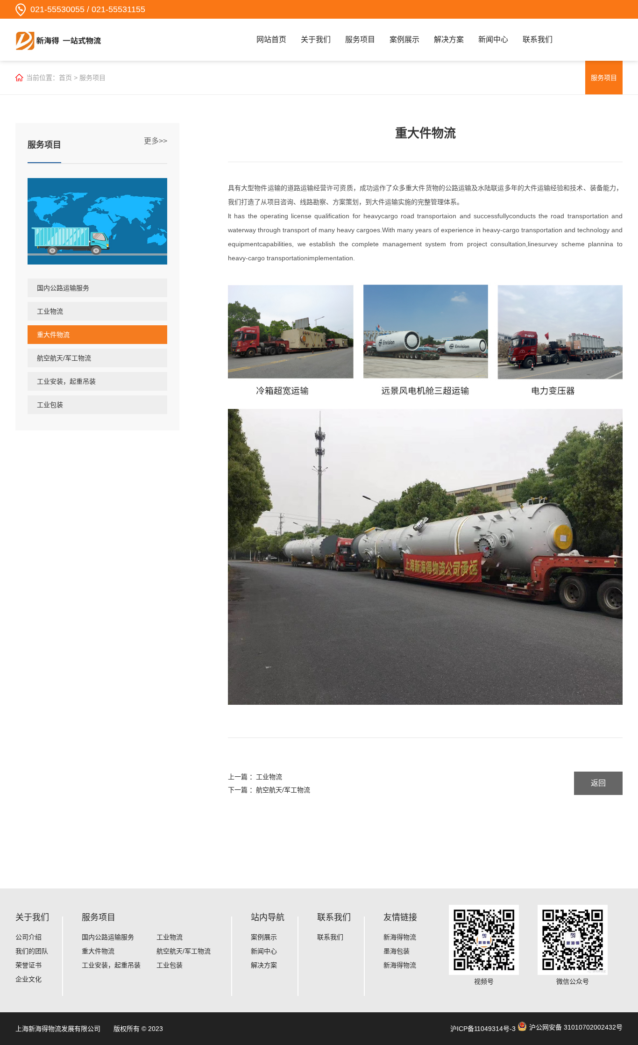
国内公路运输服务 (63, 288)
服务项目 (360, 39)
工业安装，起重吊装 (66, 381)
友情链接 (400, 917)
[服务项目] (97, 221)
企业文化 (28, 979)
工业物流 (50, 311)
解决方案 (449, 39)
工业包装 (50, 404)
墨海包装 (396, 951)
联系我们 (538, 39)
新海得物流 (399, 937)
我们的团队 (31, 951)
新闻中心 (493, 39)
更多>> (155, 141)
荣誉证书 (28, 965)
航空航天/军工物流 (64, 358)
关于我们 (316, 39)
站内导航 (267, 917)
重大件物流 (53, 334)
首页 (65, 77)
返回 (598, 783)
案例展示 (404, 39)
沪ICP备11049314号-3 (483, 1028)
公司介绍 (28, 937)
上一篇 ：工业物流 (255, 776)
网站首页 (271, 39)
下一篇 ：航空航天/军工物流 (269, 790)
